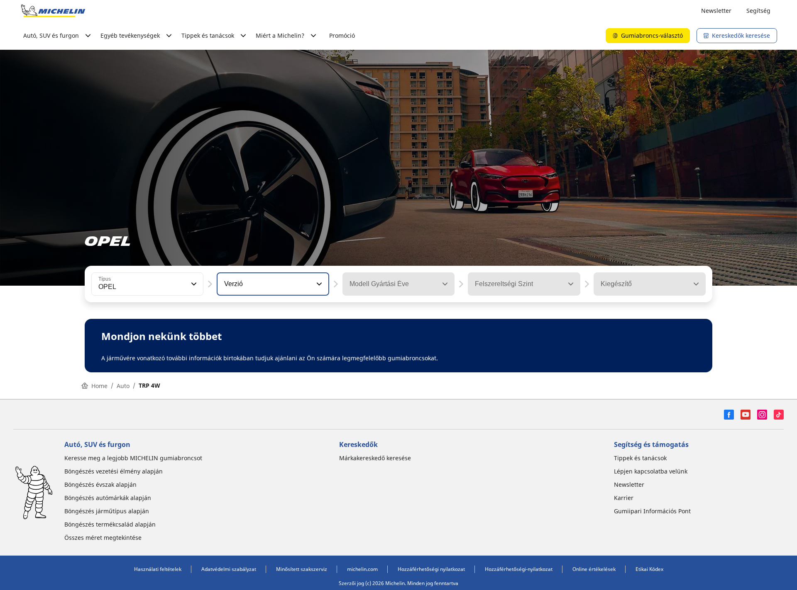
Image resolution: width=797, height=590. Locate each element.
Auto (123, 386)
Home (99, 386)
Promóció (342, 35)
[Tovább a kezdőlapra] (53, 10)
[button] (193, 284)
